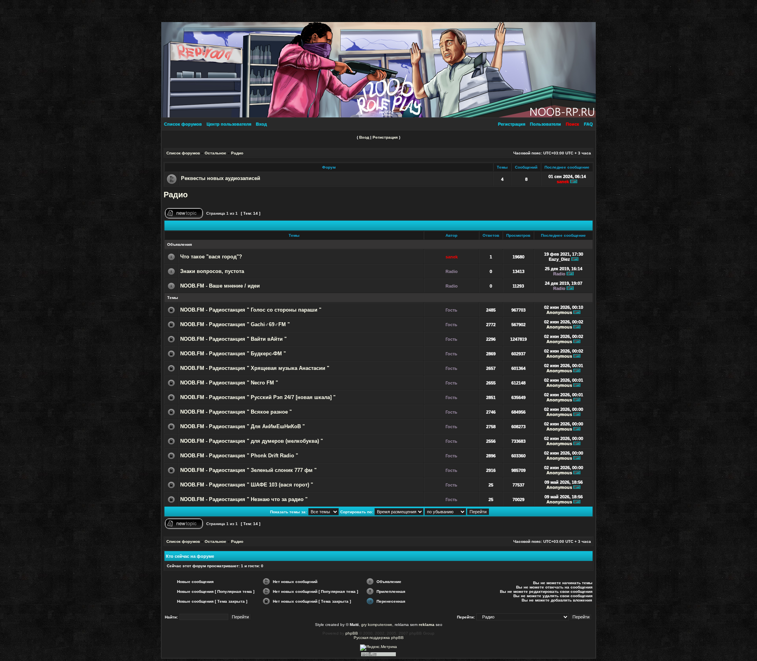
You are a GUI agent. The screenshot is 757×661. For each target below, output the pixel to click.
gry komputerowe (376, 624)
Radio (452, 271)
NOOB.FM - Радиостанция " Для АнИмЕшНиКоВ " (242, 426)
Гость (451, 310)
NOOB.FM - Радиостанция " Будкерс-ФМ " (233, 353)
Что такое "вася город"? (211, 257)
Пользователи (545, 124)
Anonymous (559, 312)
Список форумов (183, 124)
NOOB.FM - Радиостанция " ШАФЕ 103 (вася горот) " (246, 485)
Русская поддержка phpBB (379, 637)
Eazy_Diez (559, 259)
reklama (426, 624)
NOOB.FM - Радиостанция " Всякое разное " (236, 412)
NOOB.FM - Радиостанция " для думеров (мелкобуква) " (251, 441)
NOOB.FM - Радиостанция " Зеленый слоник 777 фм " (248, 470)
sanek (563, 181)
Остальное (215, 153)
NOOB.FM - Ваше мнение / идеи (220, 286)
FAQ (588, 124)
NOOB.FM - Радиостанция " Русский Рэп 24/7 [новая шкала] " (258, 397)
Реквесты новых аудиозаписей (220, 178)
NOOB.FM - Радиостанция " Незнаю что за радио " (244, 499)
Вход (261, 124)
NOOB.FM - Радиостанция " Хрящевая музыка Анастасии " (254, 368)
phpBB (351, 633)
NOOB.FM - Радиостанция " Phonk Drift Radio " (239, 456)
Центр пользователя (229, 124)
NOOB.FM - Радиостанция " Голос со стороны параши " (250, 310)
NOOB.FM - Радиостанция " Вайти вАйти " (233, 339)
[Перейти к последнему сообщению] (573, 181)
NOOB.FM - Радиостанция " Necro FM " (229, 383)
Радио (237, 153)
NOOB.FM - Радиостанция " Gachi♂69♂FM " (235, 324)
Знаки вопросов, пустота (212, 271)
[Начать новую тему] (184, 217)
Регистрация (511, 124)
